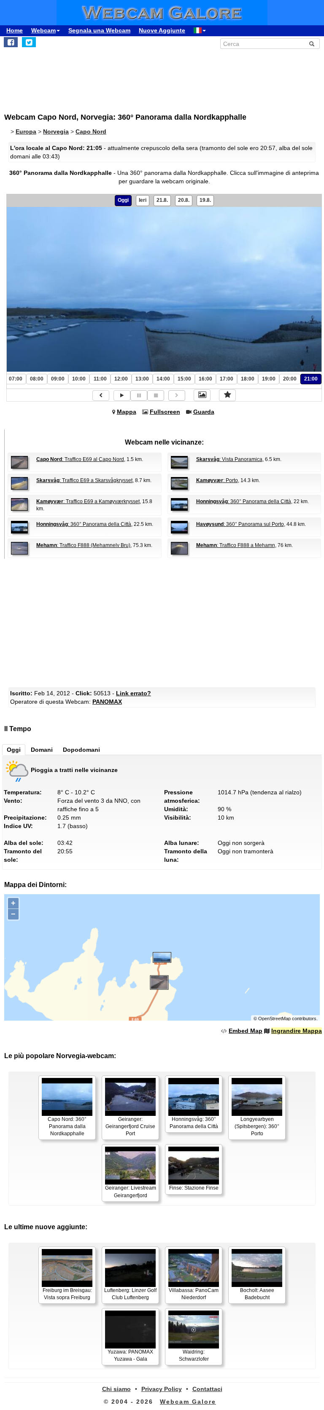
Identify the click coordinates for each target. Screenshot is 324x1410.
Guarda (203, 411)
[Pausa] (138, 395)
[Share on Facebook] (10, 42)
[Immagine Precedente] (100, 395)
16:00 (205, 379)
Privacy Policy (161, 1389)
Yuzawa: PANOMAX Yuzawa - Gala (130, 1355)
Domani (42, 749)
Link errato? (133, 693)
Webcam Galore (188, 1401)
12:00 (121, 379)
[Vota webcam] (227, 395)
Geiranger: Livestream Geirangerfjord (130, 1191)
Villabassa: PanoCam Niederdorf (194, 1293)
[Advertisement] (73, 76)
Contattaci (207, 1389)
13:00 (142, 379)
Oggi (123, 200)
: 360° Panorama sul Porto (240, 524)
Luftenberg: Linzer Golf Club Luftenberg (130, 1293)
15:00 (184, 379)
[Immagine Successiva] (176, 395)
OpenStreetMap (274, 1018)
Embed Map (245, 1030)
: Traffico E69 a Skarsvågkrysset (84, 480)
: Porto (217, 480)
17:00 (226, 379)
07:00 (15, 379)
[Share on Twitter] (29, 42)
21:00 (311, 379)
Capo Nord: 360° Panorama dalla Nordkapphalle (67, 1126)
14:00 (163, 379)
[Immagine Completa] (202, 395)
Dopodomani (81, 749)
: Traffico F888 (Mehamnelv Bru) (83, 545)
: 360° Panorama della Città (243, 501)
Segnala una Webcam (99, 30)
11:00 (100, 379)
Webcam (43, 30)
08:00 (36, 379)
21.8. (162, 200)
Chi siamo (116, 1389)
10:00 (79, 379)
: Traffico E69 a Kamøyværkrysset (88, 501)
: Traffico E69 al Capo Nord (80, 459)
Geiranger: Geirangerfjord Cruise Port (130, 1126)
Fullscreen (165, 411)
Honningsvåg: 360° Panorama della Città (194, 1122)
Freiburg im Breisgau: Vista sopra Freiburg (67, 1293)
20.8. (183, 200)
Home (14, 30)
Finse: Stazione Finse (194, 1188)
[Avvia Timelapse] (121, 395)
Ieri (142, 200)
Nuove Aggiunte (162, 30)
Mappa (126, 411)
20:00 (290, 379)
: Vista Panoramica (229, 459)
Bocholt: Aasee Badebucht (257, 1293)
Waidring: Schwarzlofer (194, 1355)
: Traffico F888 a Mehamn (235, 545)
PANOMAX (107, 701)
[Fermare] (155, 395)
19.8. (205, 200)
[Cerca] (312, 43)
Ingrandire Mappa (296, 1030)
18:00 (247, 379)
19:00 (268, 379)
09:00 (58, 379)
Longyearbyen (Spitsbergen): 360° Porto (257, 1126)
